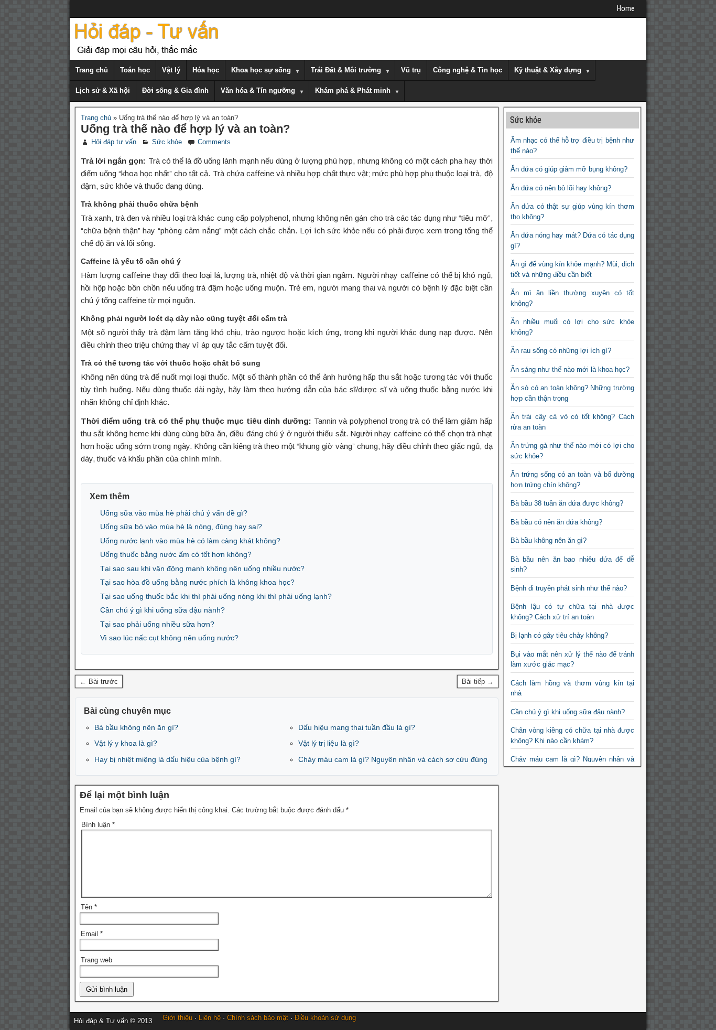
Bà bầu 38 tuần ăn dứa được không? (567, 503)
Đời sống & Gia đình (175, 90)
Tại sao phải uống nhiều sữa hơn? (157, 624)
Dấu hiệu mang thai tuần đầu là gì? (356, 727)
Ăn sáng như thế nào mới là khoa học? (570, 369)
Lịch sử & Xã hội (102, 90)
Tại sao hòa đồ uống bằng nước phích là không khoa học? (197, 582)
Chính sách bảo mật (257, 1018)
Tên (89, 907)
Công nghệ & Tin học (467, 70)
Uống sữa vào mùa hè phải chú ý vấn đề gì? (173, 513)
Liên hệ (210, 1018)
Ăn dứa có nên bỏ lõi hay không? (561, 188)
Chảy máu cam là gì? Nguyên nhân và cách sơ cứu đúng (392, 759)
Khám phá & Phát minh (352, 90)
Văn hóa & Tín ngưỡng (258, 90)
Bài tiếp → (478, 681)
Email (92, 934)
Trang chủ (91, 70)
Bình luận (98, 825)
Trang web (96, 960)
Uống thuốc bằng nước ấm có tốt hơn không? (176, 554)
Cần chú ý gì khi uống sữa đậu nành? (162, 610)
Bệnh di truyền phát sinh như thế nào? (569, 588)
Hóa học (205, 70)
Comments (214, 142)
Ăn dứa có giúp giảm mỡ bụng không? (569, 169)
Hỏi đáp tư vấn (113, 142)
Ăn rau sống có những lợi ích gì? (561, 351)
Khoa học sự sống (261, 70)
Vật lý (171, 70)
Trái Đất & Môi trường (346, 70)
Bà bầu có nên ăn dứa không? (556, 522)
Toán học (135, 70)
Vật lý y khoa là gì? (125, 743)
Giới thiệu (177, 1018)
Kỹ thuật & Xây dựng (547, 70)
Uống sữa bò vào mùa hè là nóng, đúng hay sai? (181, 526)
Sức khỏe (167, 142)
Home (626, 8)
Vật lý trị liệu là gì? (328, 743)
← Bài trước (99, 681)
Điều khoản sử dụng (325, 1018)
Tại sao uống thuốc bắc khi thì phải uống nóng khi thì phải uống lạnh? (216, 596)
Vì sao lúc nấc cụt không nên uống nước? (169, 638)
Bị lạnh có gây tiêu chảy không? (559, 635)
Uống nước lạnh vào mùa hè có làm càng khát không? (190, 541)
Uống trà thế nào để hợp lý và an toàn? (185, 128)
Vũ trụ (411, 70)
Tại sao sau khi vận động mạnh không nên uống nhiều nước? (202, 568)
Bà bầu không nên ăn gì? (136, 727)
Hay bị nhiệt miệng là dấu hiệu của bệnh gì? (167, 759)
